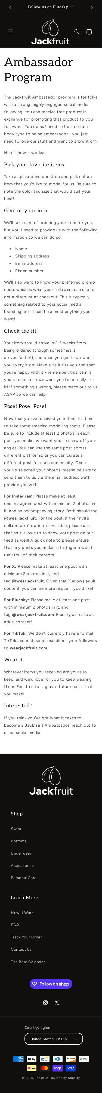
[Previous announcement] (10, 7)
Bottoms (19, 841)
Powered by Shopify (65, 1078)
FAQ (15, 925)
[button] (11, 32)
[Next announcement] (92, 7)
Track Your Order (26, 937)
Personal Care (24, 878)
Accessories (22, 865)
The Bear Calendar (28, 962)
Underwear (21, 853)
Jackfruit (41, 1078)
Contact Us (21, 949)
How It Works (23, 912)
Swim (16, 829)
